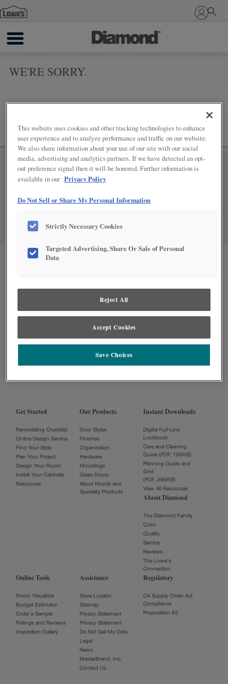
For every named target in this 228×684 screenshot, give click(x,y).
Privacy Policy (85, 179)
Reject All (114, 299)
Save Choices (114, 354)
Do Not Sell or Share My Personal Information (84, 200)
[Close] (209, 115)
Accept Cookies (114, 327)
